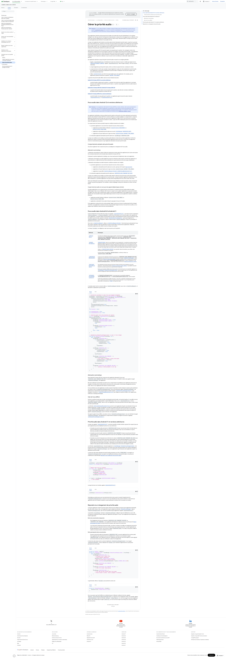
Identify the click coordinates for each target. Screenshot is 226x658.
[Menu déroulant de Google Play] (57, 1)
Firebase (42, 650)
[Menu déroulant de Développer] (47, 1)
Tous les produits (61, 650)
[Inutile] (137, 20)
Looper (111, 281)
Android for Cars (90, 639)
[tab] (90, 291)
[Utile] (135, 20)
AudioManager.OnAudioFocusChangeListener (108, 270)
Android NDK (158, 641)
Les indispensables (16, 1)
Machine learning (55, 635)
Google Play (52, 1)
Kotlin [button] (90, 291)
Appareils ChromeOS (91, 637)
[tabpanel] (113, 332)
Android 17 (124, 633)
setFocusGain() (91, 236)
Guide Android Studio (160, 633)
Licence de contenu (121, 611)
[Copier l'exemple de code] (137, 293)
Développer (43, 1)
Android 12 (124, 643)
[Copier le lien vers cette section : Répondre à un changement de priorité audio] (119, 505)
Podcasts (19, 645)
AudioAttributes (101, 242)
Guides (9, 7)
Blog (62, 1)
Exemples (16, 7)
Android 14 (124, 639)
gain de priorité (129, 167)
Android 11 (124, 645)
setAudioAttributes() (92, 243)
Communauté (24, 7)
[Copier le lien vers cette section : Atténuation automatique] (102, 150)
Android (18, 633)
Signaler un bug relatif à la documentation (199, 635)
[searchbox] (7, 11)
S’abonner (211, 655)
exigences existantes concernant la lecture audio (111, 109)
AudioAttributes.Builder (107, 249)
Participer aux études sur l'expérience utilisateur (200, 639)
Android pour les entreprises (22, 635)
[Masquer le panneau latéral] (14, 656)
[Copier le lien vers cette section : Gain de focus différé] (101, 397)
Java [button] (96, 291)
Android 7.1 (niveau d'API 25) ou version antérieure (99, 93)
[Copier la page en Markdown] (117, 25)
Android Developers (91, 20)
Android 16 (124, 635)
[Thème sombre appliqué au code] (136, 293)
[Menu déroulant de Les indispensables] (21, 1)
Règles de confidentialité (56, 641)
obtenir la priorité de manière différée (119, 265)
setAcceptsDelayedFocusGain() (92, 265)
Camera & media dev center (8, 4)
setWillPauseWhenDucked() (92, 257)
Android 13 (124, 641)
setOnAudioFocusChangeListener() (91, 276)
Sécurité (18, 637)
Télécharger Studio (159, 639)
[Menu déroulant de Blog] (64, 1)
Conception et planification (30, 1)
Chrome (37, 650)
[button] (7, 32)
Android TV (89, 641)
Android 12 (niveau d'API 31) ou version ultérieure (99, 80)
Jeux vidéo (54, 633)
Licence (29, 655)
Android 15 (124, 637)
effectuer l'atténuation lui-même (109, 259)
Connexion (222, 1)
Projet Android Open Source (22, 639)
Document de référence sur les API (162, 637)
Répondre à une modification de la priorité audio (111, 455)
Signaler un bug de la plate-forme (197, 633)
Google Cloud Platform (51, 650)
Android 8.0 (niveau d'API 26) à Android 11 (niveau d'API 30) (101, 87)
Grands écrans (89, 633)
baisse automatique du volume (130, 261)
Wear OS (88, 635)
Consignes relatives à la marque (38, 655)
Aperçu (2, 7)
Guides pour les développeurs (161, 635)
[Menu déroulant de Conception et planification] (37, 1)
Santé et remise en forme (57, 637)
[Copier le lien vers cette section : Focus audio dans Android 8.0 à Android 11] (117, 211)
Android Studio (215, 1)
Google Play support (195, 637)
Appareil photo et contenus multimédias (59, 639)
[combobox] (192, 1)
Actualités (19, 641)
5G (52, 643)
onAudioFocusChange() (129, 258)
